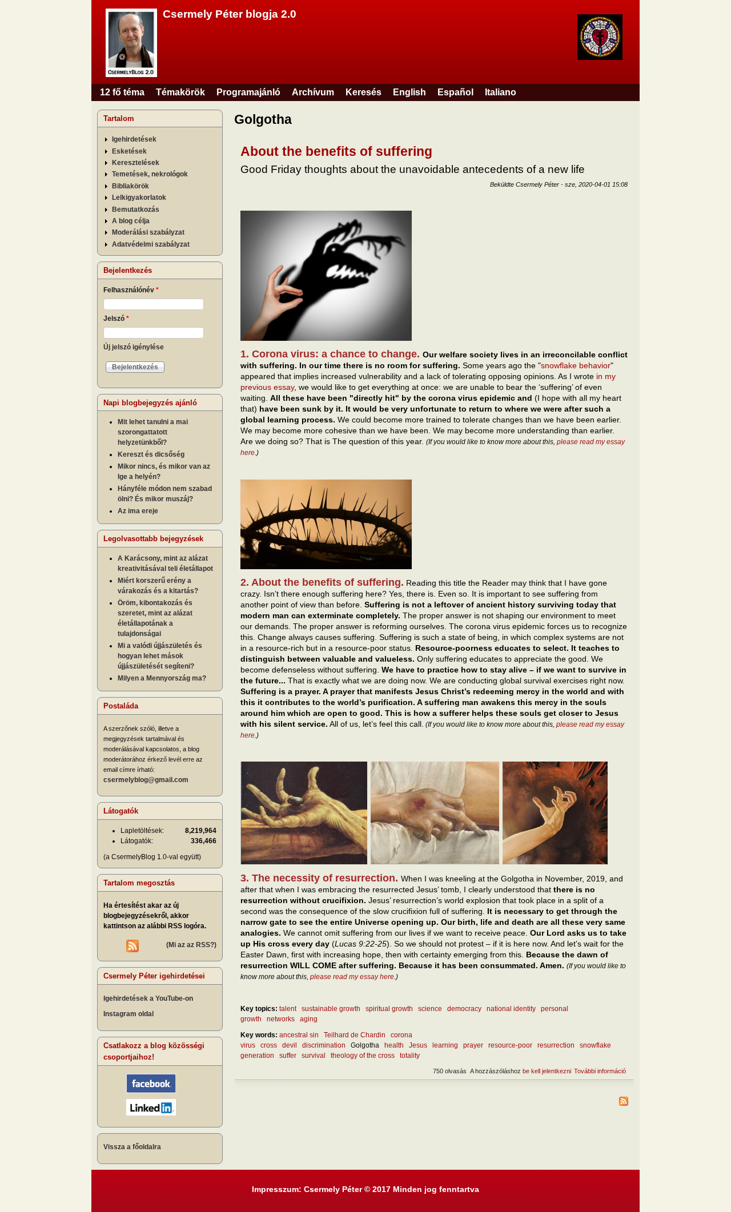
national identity (511, 1009)
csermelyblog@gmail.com (145, 780)
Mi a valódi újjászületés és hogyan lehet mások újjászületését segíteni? (160, 656)
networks (281, 1019)
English (409, 92)
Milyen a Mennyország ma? (162, 678)
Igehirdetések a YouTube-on (148, 998)
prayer (473, 1045)
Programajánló (248, 92)
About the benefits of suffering (336, 151)
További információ (600, 1071)
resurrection (556, 1045)
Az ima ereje (138, 511)
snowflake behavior (575, 365)
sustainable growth (331, 1009)
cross (268, 1045)
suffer (287, 1056)
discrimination (324, 1045)
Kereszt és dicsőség (151, 454)
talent (287, 1009)
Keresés (363, 92)
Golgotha (365, 1045)
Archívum (313, 92)
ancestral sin (299, 1035)
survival (314, 1056)
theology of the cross (363, 1056)
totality (410, 1056)
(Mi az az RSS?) (191, 945)
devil (289, 1045)
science (430, 1009)
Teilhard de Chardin (354, 1035)
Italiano (500, 92)
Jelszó (116, 319)
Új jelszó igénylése (133, 347)
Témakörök (180, 92)
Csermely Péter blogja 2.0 (229, 14)
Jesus (418, 1045)
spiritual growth (389, 1009)
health (394, 1045)
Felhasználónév (131, 290)
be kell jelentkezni (547, 1071)
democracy (464, 1009)
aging (309, 1019)
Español (455, 92)
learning (445, 1045)
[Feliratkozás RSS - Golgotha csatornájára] (434, 1103)
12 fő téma (122, 92)
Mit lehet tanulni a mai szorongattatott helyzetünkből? (153, 432)
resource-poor (510, 1045)
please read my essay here (352, 977)
